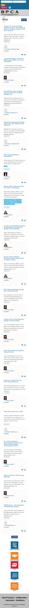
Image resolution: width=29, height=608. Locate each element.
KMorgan (8, 215)
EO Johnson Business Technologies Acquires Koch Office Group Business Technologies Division (13, 443)
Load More (14, 536)
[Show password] (25, 1)
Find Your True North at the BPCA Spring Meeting (12, 381)
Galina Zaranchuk (12, 49)
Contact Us (4, 7)
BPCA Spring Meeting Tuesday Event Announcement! (14, 290)
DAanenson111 (10, 525)
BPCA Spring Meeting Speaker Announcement (14, 351)
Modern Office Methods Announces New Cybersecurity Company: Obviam (14, 258)
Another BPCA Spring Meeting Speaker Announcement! (14, 320)
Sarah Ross (9, 80)
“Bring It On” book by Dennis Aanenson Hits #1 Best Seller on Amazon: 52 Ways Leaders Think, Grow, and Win (14, 28)
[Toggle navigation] (3, 18)
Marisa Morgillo (11, 113)
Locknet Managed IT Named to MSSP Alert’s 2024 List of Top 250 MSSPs (14, 60)
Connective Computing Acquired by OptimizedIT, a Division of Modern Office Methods (14, 227)
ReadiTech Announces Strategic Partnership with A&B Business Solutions (14, 123)
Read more (6, 41)
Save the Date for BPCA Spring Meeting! (14, 476)
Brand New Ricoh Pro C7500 (13, 411)
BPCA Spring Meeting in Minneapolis (11, 155)
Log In (3, 5)
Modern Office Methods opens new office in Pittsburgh (14, 187)
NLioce (7, 177)
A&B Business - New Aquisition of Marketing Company (14, 505)
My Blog (24, 19)
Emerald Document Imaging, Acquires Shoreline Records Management (13, 92)
